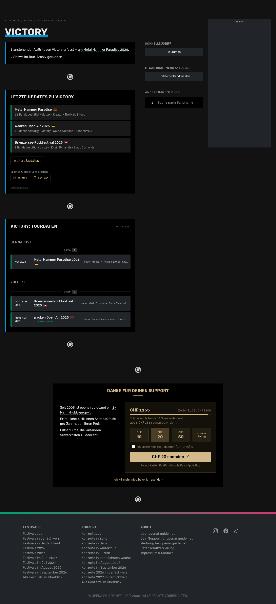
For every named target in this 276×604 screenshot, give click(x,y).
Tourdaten (174, 52)
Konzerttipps (91, 534)
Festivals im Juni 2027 (40, 558)
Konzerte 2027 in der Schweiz (104, 577)
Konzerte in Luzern (96, 553)
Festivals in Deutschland (41, 543)
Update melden (19, 187)
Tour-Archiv (37, 57)
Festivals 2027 (34, 553)
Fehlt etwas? (123, 226)
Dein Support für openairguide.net (166, 538)
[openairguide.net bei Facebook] (226, 531)
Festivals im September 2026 (45, 572)
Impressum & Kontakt (156, 553)
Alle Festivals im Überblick (42, 577)
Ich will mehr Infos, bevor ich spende (137, 479)
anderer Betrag (201, 435)
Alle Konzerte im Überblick (101, 582)
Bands (28, 20)
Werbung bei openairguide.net (163, 543)
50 (181, 435)
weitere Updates (26, 161)
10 (139, 435)
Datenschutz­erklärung (157, 548)
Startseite (12, 20)
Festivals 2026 (34, 548)
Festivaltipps (32, 534)
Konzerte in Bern (94, 543)
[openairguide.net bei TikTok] (237, 531)
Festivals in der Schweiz (41, 538)
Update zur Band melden (174, 76)
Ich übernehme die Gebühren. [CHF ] (163, 447)
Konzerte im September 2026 (104, 567)
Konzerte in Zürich (96, 538)
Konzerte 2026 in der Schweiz (104, 572)
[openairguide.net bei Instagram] (216, 531)
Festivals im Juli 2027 (39, 563)
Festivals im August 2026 (42, 567)
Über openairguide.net (157, 534)
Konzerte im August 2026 (101, 563)
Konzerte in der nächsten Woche (106, 558)
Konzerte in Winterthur (99, 548)
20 (160, 435)
